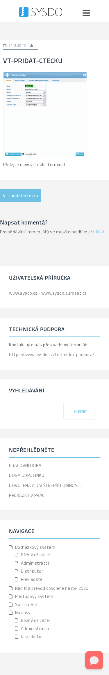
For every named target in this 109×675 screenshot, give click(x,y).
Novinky (23, 612)
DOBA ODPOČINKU (26, 475)
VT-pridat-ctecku (20, 195)
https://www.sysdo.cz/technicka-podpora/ (51, 354)
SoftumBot (26, 604)
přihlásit (96, 231)
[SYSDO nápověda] (40, 13)
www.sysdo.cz (24, 293)
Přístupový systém (34, 596)
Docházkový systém (35, 547)
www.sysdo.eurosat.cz (64, 293)
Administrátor (35, 563)
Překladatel (32, 579)
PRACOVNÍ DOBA (25, 465)
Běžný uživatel (35, 554)
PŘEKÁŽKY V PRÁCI (27, 495)
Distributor (32, 571)
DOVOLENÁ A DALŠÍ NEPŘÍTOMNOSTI (45, 485)
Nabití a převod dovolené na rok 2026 (51, 588)
